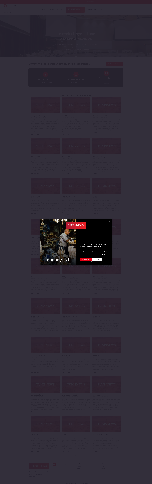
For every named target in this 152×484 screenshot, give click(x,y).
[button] (109, 221)
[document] (76, 242)
